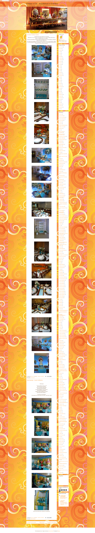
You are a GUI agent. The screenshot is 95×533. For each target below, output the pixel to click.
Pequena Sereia (61, 387)
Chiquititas (60, 222)
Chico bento (61, 220)
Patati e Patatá (61, 384)
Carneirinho (61, 188)
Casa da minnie (61, 195)
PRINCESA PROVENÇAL (63, 421)
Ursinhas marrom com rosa (63, 461)
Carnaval (60, 185)
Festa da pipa (61, 283)
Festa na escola (61, 291)
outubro (60, 96)
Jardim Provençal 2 (62, 336)
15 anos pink (61, 120)
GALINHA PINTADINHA (62, 310)
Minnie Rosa (61, 364)
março (60, 64)
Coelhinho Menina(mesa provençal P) (63, 242)
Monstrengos (61, 367)
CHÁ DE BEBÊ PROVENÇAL (61, 212)
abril (60, 51)
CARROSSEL (61, 193)
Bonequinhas (61, 175)
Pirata (60, 408)
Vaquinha (60, 472)
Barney (60, 158)
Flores (60, 299)
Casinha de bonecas (62, 202)
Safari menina (61, 439)
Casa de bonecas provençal (62, 197)
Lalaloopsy (61, 343)
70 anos (60, 123)
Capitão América (61, 184)
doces (60, 262)
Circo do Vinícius (61, 231)
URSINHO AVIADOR (62, 463)
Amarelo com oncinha (62, 136)
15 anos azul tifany (62, 117)
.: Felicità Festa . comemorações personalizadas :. (63, 496)
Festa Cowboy (61, 281)
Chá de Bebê (61, 210)
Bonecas (60, 171)
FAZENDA (60, 270)
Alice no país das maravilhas (62, 132)
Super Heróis (61, 446)
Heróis (60, 325)
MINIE (60, 361)
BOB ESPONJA (61, 169)
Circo (60, 225)
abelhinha (60, 128)
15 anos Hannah (61, 118)
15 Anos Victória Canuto (33, 34)
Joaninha (60, 340)
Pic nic (60, 397)
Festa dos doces (61, 286)
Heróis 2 (60, 327)
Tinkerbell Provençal (62, 452)
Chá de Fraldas (61, 214)
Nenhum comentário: (41, 376)
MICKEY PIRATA (61, 359)
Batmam (60, 166)
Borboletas (61, 179)
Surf (60, 447)
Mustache (60, 373)
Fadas (60, 269)
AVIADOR (60, 141)
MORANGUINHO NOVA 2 (63, 370)
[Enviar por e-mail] (47, 376)
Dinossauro (61, 258)
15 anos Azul (33, 377)
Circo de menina (61, 230)
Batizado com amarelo (62, 161)
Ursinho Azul (61, 465)
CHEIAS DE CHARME (62, 219)
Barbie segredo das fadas (63, 156)
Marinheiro (61, 351)
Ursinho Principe (61, 466)
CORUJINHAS (61, 248)
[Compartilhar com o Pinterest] (51, 376)
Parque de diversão (62, 379)
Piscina (60, 410)
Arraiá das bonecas (62, 139)
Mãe (60, 350)
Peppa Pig (60, 385)
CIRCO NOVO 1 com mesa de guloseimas (63, 234)
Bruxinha (60, 182)
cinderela (60, 223)
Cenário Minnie (61, 206)
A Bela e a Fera (61, 126)
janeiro (60, 48)
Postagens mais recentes (31, 522)
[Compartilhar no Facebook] (50, 376)
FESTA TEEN (61, 296)
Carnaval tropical (62, 187)
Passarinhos (61, 382)
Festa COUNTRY (62, 280)
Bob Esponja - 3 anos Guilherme (35, 380)
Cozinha (60, 251)
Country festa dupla (62, 250)
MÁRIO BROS (61, 353)
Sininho (60, 444)
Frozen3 (60, 305)
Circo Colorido (61, 228)
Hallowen (60, 320)
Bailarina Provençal (62, 147)
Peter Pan (60, 394)
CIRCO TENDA (61, 237)
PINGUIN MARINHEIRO (63, 402)
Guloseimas (61, 317)
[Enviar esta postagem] (45, 376)
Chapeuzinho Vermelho (63, 217)
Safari (60, 436)
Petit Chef (60, 396)
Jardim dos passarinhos (63, 331)
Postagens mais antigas (52, 522)
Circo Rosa (61, 235)
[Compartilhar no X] (49, 376)
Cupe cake (61, 253)
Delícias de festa (61, 256)
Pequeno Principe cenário (63, 390)
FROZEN (60, 302)
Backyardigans (61, 144)
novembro (60, 59)
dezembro (60, 86)
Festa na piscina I (62, 294)
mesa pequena (61, 356)
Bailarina (60, 145)
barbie (60, 152)
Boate (60, 168)
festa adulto (61, 275)
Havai (60, 322)
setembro (60, 94)
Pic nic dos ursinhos (62, 399)
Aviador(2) (60, 142)
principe (60, 427)
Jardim (60, 328)
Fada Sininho (61, 267)
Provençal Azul (61, 428)
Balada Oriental (61, 150)
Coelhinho (60, 240)
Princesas (60, 425)
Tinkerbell (60, 450)
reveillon (60, 433)
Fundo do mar (61, 307)
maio (60, 67)
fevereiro (60, 50)
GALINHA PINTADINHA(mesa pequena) (62, 315)
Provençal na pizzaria (62, 430)
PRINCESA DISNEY (62, 418)
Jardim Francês (61, 333)
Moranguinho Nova (62, 369)
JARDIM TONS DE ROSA (63, 338)
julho (60, 70)
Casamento (61, 199)
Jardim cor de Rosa (62, 330)
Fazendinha (61, 272)
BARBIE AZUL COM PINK (63, 153)
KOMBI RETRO (61, 342)
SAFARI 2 (60, 438)
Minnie (60, 362)
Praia (60, 415)
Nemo (60, 376)
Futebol (60, 308)
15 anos (60, 114)
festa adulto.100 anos (62, 278)
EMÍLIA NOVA (61, 264)
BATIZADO (61, 160)
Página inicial (41, 522)
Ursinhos (60, 468)
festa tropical (61, 297)
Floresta (60, 300)
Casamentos (61, 200)
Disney (60, 261)
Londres (60, 348)
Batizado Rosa (61, 163)
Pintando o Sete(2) (62, 405)
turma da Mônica (62, 457)
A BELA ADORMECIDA (62, 125)
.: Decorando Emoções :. (62, 501)
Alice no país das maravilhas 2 (62, 134)
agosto (60, 56)
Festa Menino (61, 289)
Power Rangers (61, 413)
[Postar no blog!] (48, 376)
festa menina (61, 288)
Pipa (60, 407)
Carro (60, 190)
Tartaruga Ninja (61, 449)
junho (60, 53)
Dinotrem (60, 259)
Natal (60, 374)
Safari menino (61, 441)
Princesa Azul (61, 416)
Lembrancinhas (61, 345)
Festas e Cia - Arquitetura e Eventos (42, 4)
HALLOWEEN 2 (61, 319)
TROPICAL (61, 455)
